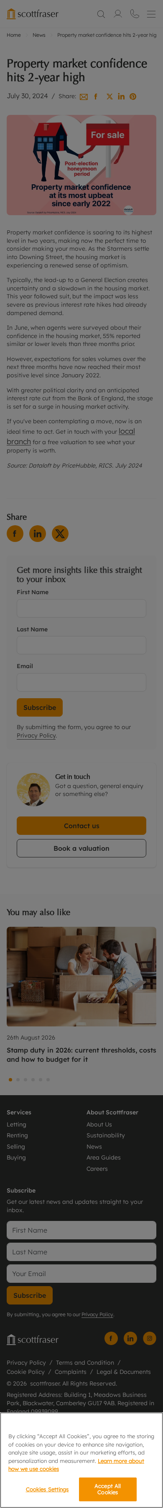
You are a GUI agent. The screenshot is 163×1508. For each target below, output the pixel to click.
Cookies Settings (47, 1489)
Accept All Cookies (107, 1489)
